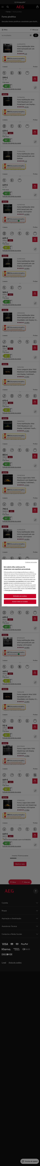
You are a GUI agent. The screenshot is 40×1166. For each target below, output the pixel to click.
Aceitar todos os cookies (20, 601)
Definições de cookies (20, 596)
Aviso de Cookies (32, 588)
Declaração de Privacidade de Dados (13, 590)
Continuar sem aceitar (31, 562)
